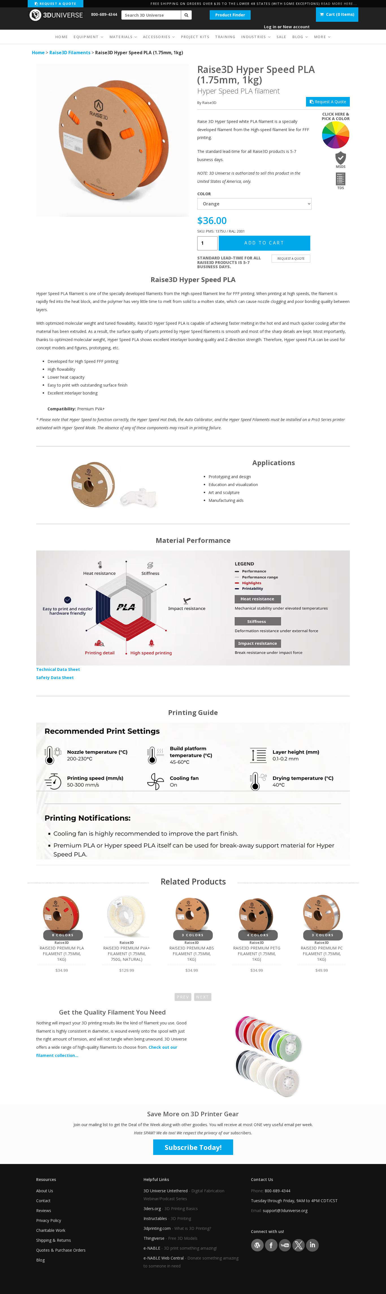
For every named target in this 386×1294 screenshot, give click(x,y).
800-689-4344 (104, 14)
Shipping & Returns (53, 1240)
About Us (44, 1190)
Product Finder (230, 15)
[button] (186, 15)
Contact (43, 1200)
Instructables (155, 1218)
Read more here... (339, 3)
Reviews (43, 1210)
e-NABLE (152, 1248)
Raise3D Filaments (69, 53)
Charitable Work (50, 1230)
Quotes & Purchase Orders (61, 1250)
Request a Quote (57, 3)
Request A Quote (330, 101)
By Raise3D (206, 102)
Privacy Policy (48, 1220)
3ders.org (152, 1208)
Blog (40, 1260)
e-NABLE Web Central (164, 1258)
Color (204, 193)
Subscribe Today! (193, 1147)
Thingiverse (154, 1238)
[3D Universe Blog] (257, 1244)
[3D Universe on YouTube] (285, 1244)
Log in (270, 26)
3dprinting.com (157, 1228)
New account (296, 26)
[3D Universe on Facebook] (271, 1244)
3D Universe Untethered (166, 1190)
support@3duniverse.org (285, 1210)
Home (38, 53)
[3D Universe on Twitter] (298, 1244)
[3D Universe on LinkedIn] (312, 1244)
